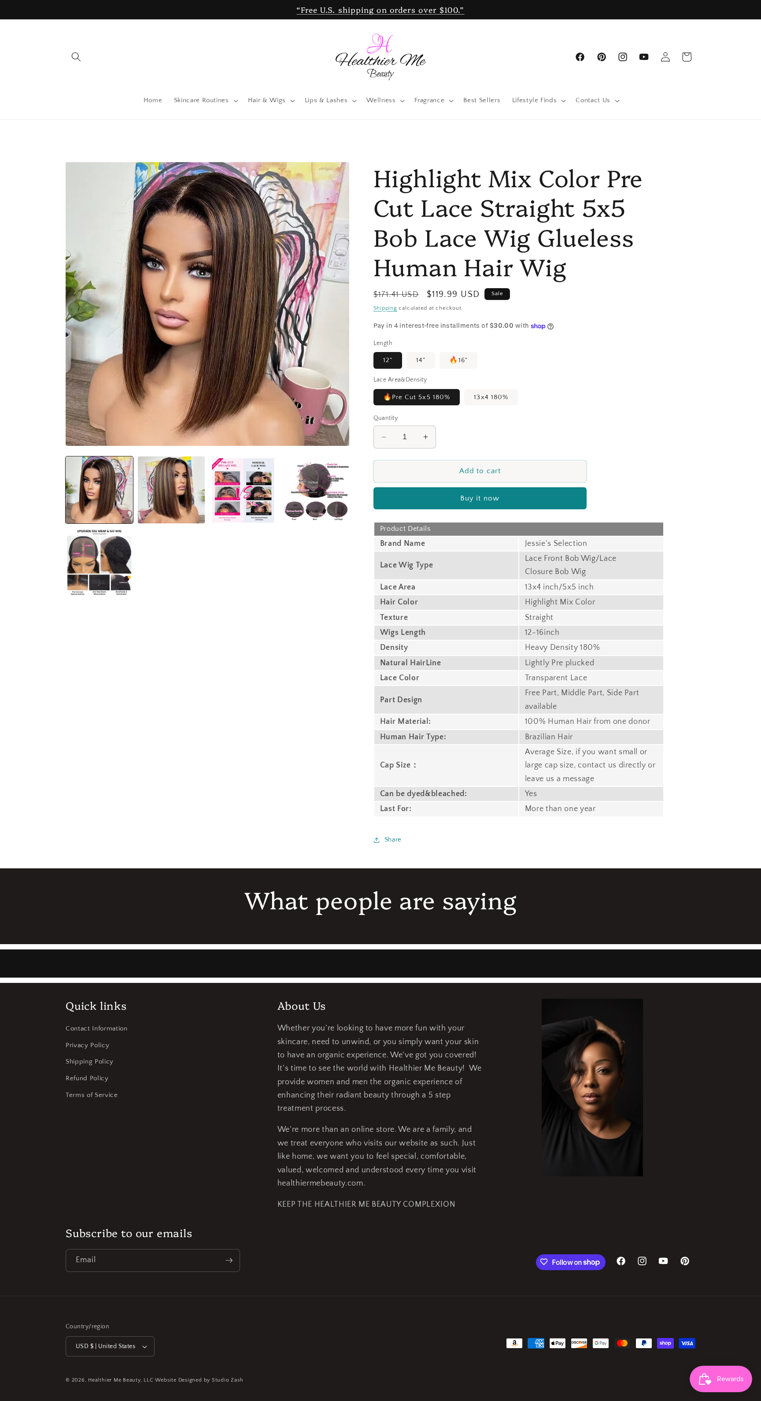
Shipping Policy (90, 1062)
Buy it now (479, 498)
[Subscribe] (229, 1260)
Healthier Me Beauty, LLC (120, 1380)
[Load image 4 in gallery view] (315, 490)
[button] (76, 56)
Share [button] (393, 839)
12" (387, 360)
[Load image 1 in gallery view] (99, 490)
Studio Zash (227, 1380)
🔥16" (458, 360)
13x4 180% (491, 397)
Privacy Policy (87, 1045)
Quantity (385, 418)
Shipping (385, 308)
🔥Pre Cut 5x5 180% (417, 397)
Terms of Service (92, 1095)
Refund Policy (87, 1078)
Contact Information (97, 1029)
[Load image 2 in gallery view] (171, 490)
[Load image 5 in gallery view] (99, 562)
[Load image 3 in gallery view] (243, 490)
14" (420, 360)
